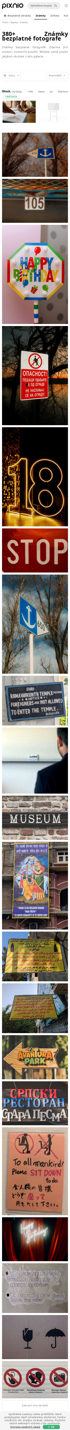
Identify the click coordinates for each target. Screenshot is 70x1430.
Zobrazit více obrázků (35, 1405)
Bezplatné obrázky (19, 15)
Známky (41, 15)
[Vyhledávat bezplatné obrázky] (56, 5)
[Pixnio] (12, 6)
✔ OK (51, 1426)
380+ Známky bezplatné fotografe (35, 36)
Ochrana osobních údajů (25, 1426)
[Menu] (66, 5)
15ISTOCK (11, 96)
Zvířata (54, 15)
